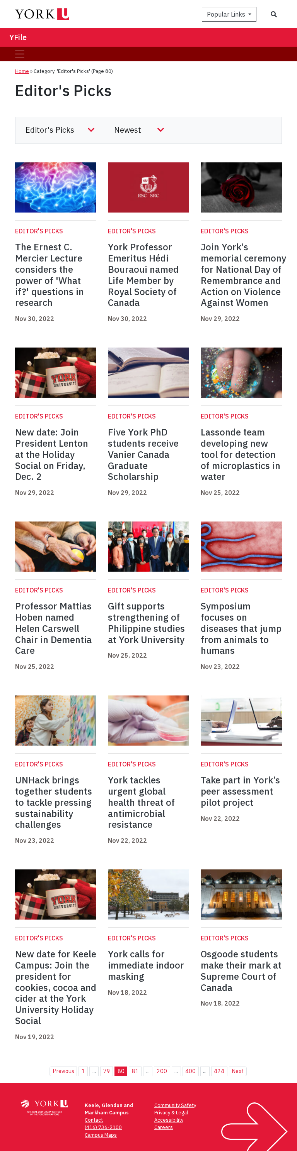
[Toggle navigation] (19, 54)
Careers (163, 1127)
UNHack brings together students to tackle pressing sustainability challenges (53, 802)
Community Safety (175, 1105)
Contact (94, 1120)
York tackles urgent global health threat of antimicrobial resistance (141, 802)
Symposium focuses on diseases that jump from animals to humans (241, 628)
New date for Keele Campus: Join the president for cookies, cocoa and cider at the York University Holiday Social (55, 987)
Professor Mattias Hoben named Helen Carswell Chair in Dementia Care (53, 628)
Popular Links (227, 14)
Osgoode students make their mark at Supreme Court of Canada (241, 970)
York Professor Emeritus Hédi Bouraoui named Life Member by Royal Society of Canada (143, 275)
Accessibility (168, 1120)
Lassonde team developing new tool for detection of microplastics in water (240, 454)
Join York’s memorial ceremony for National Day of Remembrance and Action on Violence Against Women (243, 275)
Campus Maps (101, 1135)
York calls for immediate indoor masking (146, 965)
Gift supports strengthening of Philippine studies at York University (146, 622)
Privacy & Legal (171, 1112)
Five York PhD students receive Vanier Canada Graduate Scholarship (143, 454)
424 (219, 1071)
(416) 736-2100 (103, 1127)
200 (162, 1071)
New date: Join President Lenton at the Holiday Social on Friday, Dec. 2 (51, 454)
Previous (63, 1071)
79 (106, 1071)
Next (238, 1071)
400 (190, 1071)
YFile (18, 37)
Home (22, 71)
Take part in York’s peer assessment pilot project (240, 791)
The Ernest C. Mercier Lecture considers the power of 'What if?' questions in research (49, 275)
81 (135, 1071)
